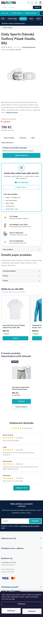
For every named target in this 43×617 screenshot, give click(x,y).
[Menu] (40, 2)
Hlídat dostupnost (21, 155)
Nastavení (21, 604)
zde (13, 599)
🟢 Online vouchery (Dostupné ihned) (14, 24)
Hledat (37, 7)
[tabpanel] (21, 385)
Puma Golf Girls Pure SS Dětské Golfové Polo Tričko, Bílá (14, 326)
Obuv (31, 19)
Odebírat (35, 521)
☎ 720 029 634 (21, 182)
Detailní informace (11, 112)
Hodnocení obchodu (21, 423)
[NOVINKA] (21, 372)
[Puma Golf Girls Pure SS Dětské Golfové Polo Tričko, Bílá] (15, 309)
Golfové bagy (12, 19)
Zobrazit (15, 338)
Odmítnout (11, 611)
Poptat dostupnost (21, 407)
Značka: (7, 142)
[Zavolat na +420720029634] (28, 2)
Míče (2, 19)
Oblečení (23, 19)
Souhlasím (32, 611)
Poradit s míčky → (21, 187)
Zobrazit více (22, 488)
